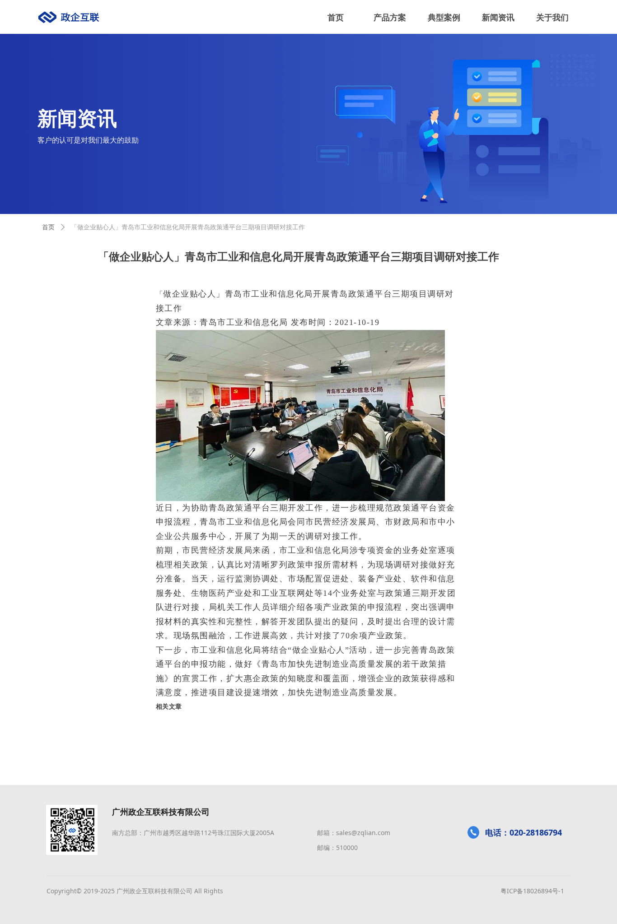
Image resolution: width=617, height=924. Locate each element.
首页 (48, 227)
